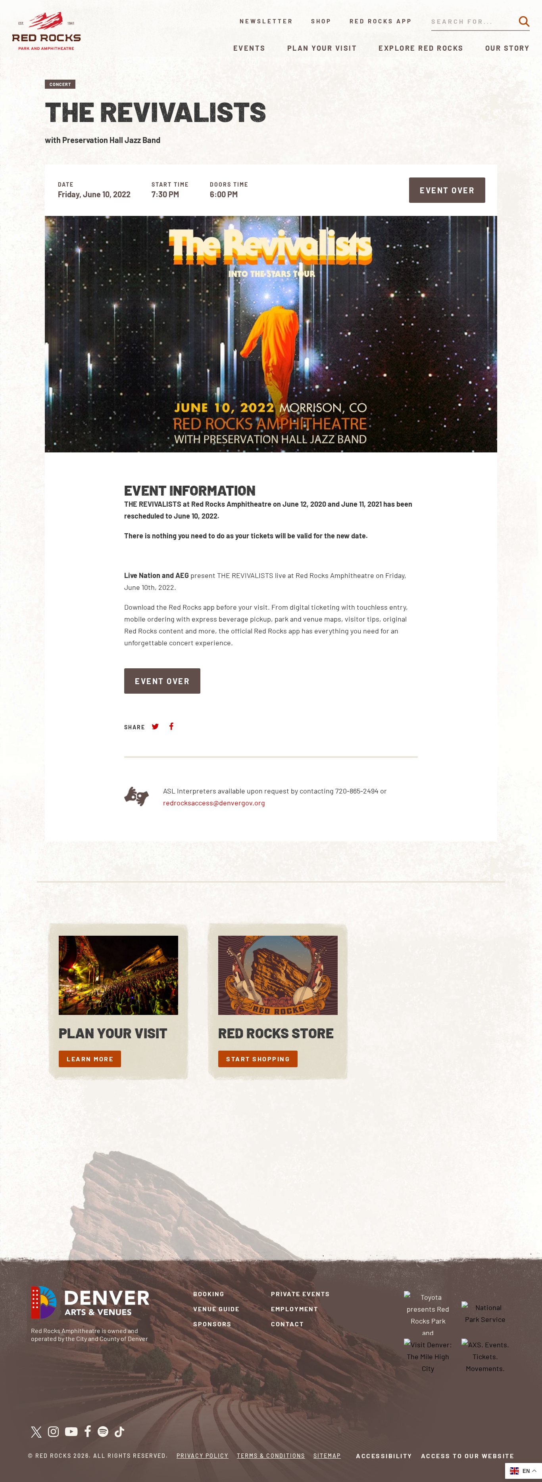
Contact (287, 1324)
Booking (209, 1293)
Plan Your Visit (322, 48)
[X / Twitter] (36, 1432)
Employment (294, 1308)
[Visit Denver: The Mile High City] (428, 1355)
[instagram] (53, 1432)
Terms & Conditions (271, 1455)
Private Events (300, 1293)
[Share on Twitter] (155, 726)
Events (249, 48)
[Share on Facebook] (171, 726)
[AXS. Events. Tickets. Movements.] (485, 1355)
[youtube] (71, 1432)
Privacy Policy (203, 1455)
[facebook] (87, 1432)
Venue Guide (216, 1308)
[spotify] (103, 1432)
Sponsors (212, 1324)
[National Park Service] (485, 1312)
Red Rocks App (381, 21)
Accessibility (384, 1455)
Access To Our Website (468, 1455)
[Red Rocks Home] (47, 31)
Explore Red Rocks (421, 48)
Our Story (507, 48)
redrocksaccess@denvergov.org (214, 802)
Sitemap (327, 1455)
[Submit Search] (524, 21)
